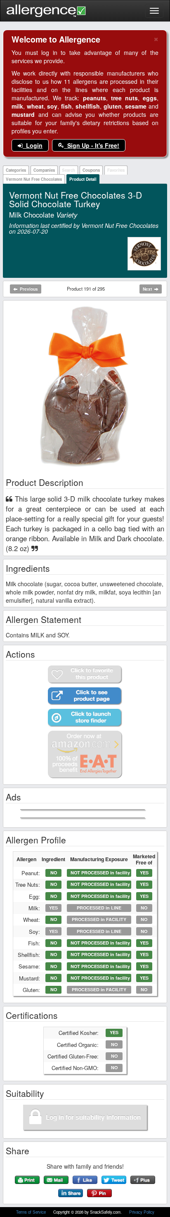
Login (32, 145)
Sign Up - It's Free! (91, 145)
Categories (16, 170)
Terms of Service (31, 1212)
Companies (44, 170)
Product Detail (83, 179)
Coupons (91, 170)
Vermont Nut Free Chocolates (34, 179)
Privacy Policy (141, 1212)
